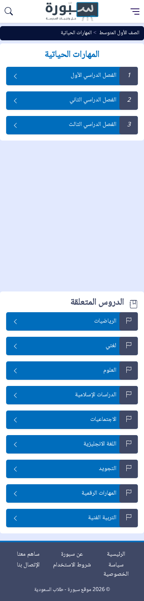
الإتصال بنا (28, 565)
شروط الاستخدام (72, 565)
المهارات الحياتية (76, 33)
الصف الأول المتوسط (119, 33)
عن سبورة (72, 554)
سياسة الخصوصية (116, 569)
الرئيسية (116, 554)
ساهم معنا (28, 554)
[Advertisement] (72, 216)
